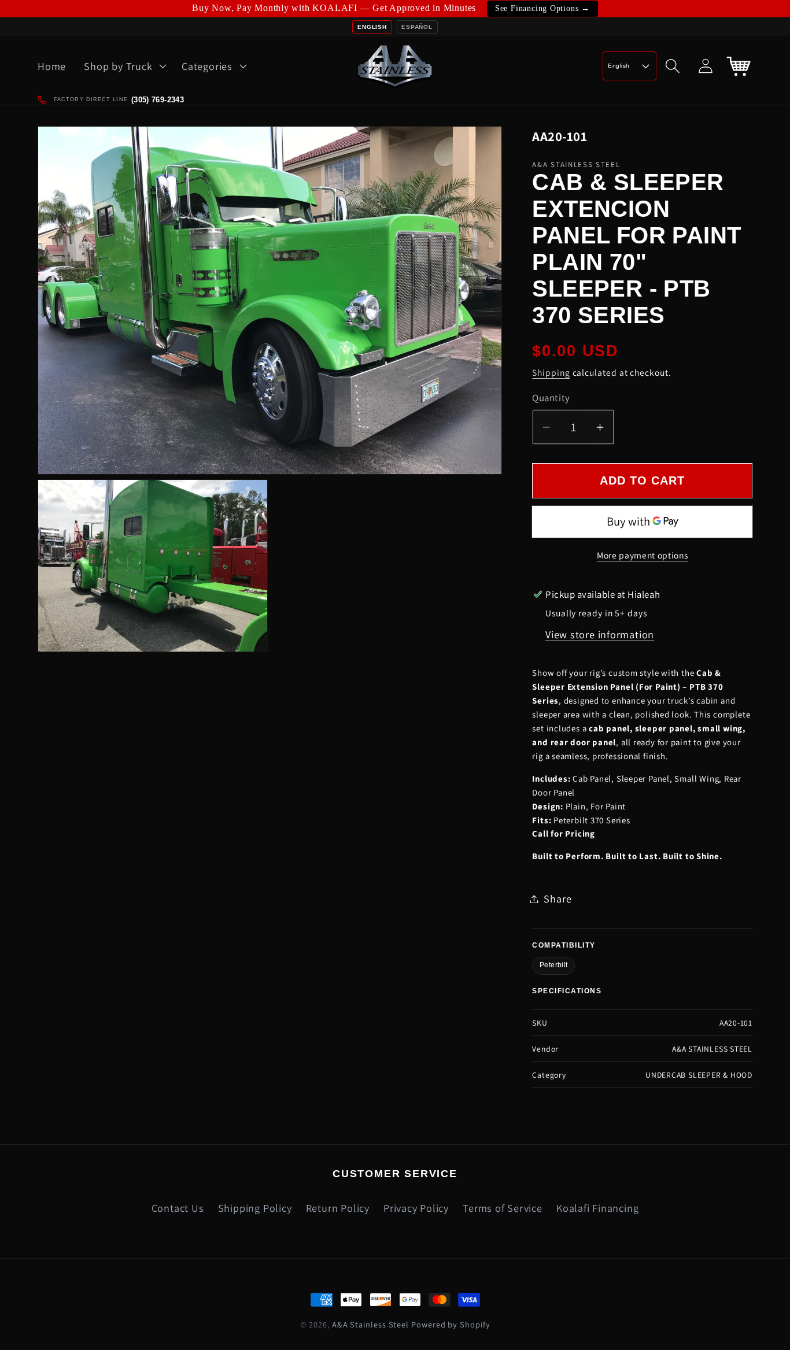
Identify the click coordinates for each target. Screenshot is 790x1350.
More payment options (642, 555)
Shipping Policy (255, 1208)
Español (416, 27)
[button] (124, 66)
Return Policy (338, 1208)
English (371, 27)
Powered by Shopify (450, 1324)
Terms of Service (502, 1208)
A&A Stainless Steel (370, 1324)
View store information (599, 635)
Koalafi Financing (597, 1208)
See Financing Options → (542, 8)
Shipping (551, 373)
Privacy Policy (416, 1208)
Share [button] (557, 898)
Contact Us (178, 1208)
